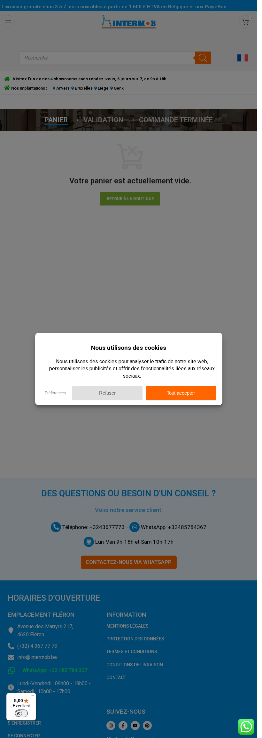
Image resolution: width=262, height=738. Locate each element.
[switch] (21, 713)
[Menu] (32, 697)
